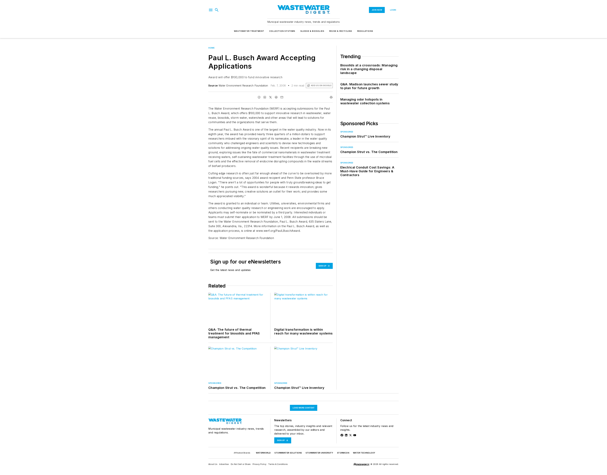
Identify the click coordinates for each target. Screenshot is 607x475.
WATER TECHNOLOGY (364, 453)
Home (211, 48)
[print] (331, 97)
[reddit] (276, 97)
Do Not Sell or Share (241, 464)
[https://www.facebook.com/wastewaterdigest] (341, 435)
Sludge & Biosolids (312, 31)
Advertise (224, 464)
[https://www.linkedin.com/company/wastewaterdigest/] (346, 435)
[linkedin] (264, 97)
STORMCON (343, 453)
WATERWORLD (263, 453)
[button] (210, 10)
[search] (216, 10)
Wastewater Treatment (249, 31)
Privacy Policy (260, 464)
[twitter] (270, 97)
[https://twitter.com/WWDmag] (350, 435)
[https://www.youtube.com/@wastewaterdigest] (354, 435)
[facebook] (259, 97)
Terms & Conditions (278, 464)
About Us (212, 464)
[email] (281, 97)
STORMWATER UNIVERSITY (319, 453)
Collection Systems (282, 31)
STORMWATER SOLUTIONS (288, 453)
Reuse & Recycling (340, 31)
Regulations (365, 31)
